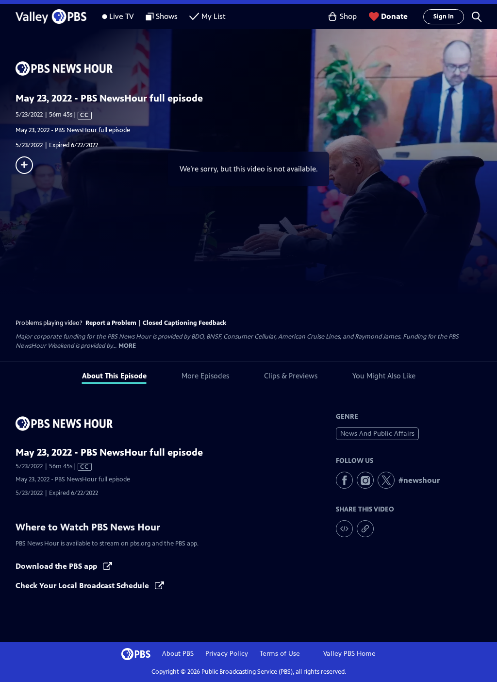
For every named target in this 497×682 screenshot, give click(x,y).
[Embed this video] (344, 528)
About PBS (178, 653)
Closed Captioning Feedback (184, 323)
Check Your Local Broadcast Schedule (83, 585)
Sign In (443, 16)
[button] (476, 16)
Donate (394, 16)
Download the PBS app (57, 566)
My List (213, 16)
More (127, 346)
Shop (348, 16)
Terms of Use (280, 653)
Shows (167, 16)
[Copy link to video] (365, 528)
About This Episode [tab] (114, 375)
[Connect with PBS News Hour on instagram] (365, 480)
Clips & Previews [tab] (290, 375)
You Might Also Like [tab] (383, 375)
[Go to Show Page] (256, 68)
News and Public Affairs (377, 433)
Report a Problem (110, 323)
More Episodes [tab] (205, 375)
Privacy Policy (226, 653)
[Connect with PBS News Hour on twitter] (386, 480)
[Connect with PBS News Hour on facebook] (344, 480)
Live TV (121, 16)
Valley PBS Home (349, 653)
